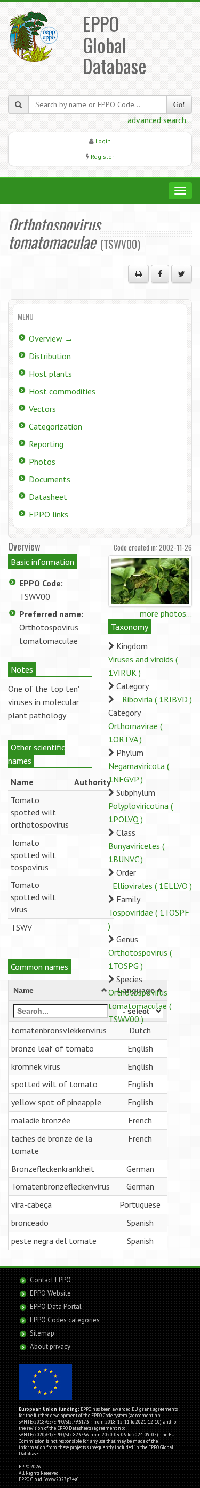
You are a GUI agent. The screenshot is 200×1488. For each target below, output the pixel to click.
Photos (42, 461)
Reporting (46, 444)
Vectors (42, 408)
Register (102, 156)
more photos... (166, 613)
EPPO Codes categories (65, 1319)
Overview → (51, 338)
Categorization (55, 426)
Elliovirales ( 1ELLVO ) (152, 885)
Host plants (50, 373)
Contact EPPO (50, 1279)
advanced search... (159, 120)
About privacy (50, 1346)
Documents (49, 479)
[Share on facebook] (160, 274)
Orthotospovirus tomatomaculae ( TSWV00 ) (139, 1005)
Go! (179, 104)
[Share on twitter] (181, 274)
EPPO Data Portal (56, 1306)
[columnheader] (61, 990)
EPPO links (48, 514)
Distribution (50, 356)
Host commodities (62, 391)
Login (103, 141)
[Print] (138, 274)
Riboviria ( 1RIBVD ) (157, 699)
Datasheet (48, 496)
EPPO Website (50, 1293)
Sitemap (42, 1333)
